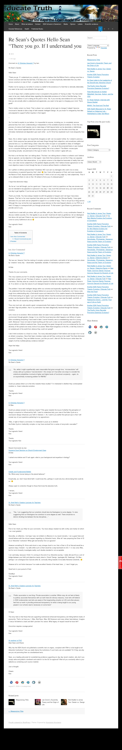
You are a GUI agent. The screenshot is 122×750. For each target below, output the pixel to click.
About (17, 24)
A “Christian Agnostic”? (26, 63)
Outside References (15, 29)
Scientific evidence (91, 24)
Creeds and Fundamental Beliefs (20, 471)
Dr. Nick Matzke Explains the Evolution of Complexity (99, 218)
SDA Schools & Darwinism (52, 24)
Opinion (72, 24)
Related (13, 241)
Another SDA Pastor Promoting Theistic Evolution (98, 75)
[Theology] (100, 28)
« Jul (89, 201)
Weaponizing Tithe (22, 700)
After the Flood (92, 291)
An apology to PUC (15, 640)
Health (27, 29)
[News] (104, 28)
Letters (80, 24)
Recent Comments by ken (21, 239)
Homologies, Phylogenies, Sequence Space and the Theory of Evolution (100, 240)
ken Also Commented (17, 236)
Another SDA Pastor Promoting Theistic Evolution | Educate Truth (99, 225)
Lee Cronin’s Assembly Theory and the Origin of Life (50, 702)
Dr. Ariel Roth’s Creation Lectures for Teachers (25, 502)
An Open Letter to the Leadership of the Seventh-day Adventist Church (99, 81)
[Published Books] (113, 28)
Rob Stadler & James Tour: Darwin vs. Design (76, 701)
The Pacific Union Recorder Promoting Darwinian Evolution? (98, 87)
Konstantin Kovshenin (53, 722)
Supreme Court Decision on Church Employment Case (27, 450)
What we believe (27, 24)
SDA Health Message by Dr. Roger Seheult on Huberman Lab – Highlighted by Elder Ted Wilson (99, 111)
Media (66, 24)
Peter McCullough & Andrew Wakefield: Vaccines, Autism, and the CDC (100, 94)
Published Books (37, 29)
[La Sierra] (109, 28)
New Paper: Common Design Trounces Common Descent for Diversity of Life (100, 270)
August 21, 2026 (14, 686)
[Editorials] (96, 28)
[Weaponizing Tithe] (93, 132)
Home (11, 24)
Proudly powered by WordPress (19, 722)
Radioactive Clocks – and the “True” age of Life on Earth (99, 300)
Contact (38, 24)
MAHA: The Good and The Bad (98, 105)
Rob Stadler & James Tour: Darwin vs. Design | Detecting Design (99, 256)
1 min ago (12, 59)
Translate (104, 48)
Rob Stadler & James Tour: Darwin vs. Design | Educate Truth (99, 214)
